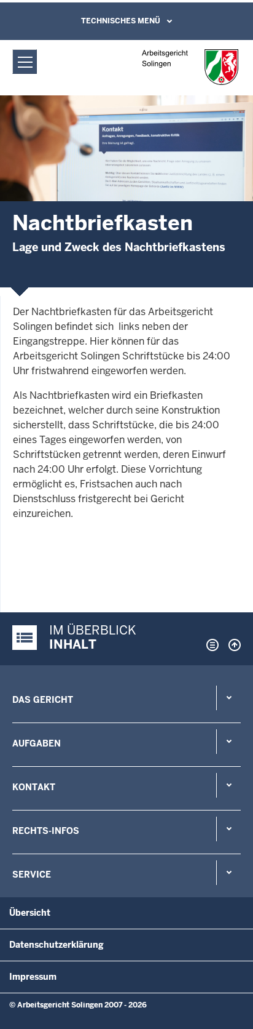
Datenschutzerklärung (56, 944)
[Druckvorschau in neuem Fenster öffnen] (210, 645)
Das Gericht (42, 699)
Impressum (32, 976)
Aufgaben (36, 743)
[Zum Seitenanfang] (231, 645)
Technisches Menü (120, 21)
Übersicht (29, 912)
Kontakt (33, 787)
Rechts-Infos (45, 830)
